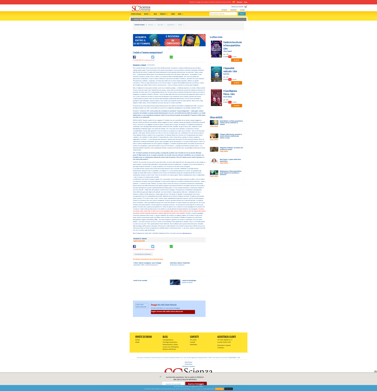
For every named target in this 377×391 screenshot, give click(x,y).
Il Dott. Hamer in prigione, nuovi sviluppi (147, 263)
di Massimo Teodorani (177, 265)
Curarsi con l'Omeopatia (171, 347)
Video (180, 14)
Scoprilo (236, 60)
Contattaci (220, 348)
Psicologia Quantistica (170, 342)
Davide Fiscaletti (187, 282)
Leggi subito (214, 126)
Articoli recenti (140, 25)
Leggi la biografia (139, 241)
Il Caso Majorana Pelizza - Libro (230, 92)
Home (136, 19)
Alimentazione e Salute (170, 344)
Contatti (242, 10)
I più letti (160, 25)
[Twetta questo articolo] (160, 57)
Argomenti (170, 25)
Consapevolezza (150, 19)
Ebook (137, 342)
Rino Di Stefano (227, 97)
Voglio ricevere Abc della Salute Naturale (167, 311)
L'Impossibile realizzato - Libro (230, 69)
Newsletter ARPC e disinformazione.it (146, 265)
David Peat (226, 74)
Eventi (173, 14)
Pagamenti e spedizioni (188, 366)
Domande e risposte (224, 345)
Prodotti (163, 14)
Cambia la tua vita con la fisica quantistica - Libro (232, 45)
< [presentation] (168, 49)
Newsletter (233, 10)
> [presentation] (170, 49)
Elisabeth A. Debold (139, 65)
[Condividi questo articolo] (142, 57)
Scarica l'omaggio (196, 384)
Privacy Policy (219, 389)
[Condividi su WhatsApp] (179, 57)
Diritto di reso (188, 362)
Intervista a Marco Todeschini (180, 263)
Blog (155, 14)
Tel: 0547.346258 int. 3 (224, 340)
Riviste (146, 14)
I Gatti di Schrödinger (189, 280)
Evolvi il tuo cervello (140, 280)
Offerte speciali (136, 14)
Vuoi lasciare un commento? (143, 254)
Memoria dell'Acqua (169, 349)
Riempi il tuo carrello (237, 6)
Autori (180, 25)
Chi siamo (224, 10)
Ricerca (150, 25)
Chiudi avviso (228, 389)
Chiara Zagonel (227, 51)
